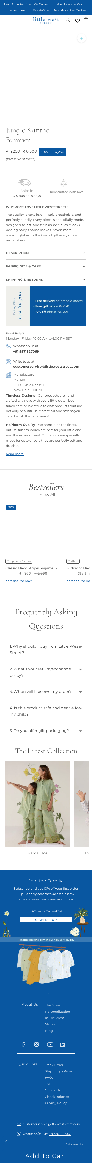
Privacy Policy (56, 1103)
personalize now (18, 581)
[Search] (68, 19)
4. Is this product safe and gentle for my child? (45, 711)
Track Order (54, 1065)
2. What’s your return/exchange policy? (40, 672)
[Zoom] (81, 38)
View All (47, 494)
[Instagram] (38, 1045)
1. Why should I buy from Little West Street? (45, 649)
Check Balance (57, 1096)
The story (52, 1005)
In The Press (54, 1018)
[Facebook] (25, 1045)
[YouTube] (51, 1045)
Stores (50, 1024)
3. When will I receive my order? (41, 691)
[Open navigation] (6, 20)
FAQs (49, 1077)
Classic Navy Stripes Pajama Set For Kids (40, 568)
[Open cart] (86, 19)
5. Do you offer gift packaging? (39, 730)
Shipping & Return (60, 1071)
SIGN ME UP (46, 920)
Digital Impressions (75, 1144)
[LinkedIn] (64, 1044)
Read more (15, 454)
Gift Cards (52, 1090)
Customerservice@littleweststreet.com (49, 1124)
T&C (48, 1084)
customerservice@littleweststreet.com (46, 366)
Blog (49, 1031)
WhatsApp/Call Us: (47, 1134)
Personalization (57, 1011)
